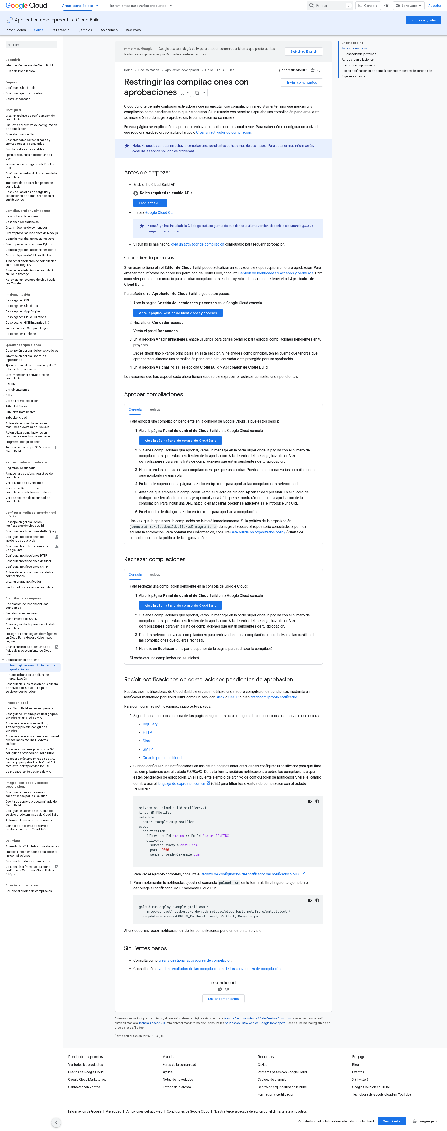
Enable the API (150, 203)
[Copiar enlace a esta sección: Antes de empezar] (175, 173)
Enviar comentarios (301, 82)
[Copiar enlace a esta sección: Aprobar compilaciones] (187, 395)
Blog (355, 1064)
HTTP (147, 732)
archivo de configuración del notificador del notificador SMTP (250, 874)
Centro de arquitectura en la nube (282, 1087)
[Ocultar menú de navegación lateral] (56, 1122)
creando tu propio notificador (274, 697)
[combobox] (330, 5)
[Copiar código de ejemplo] (317, 801)
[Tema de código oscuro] (310, 801)
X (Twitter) (360, 1079)
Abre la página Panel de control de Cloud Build (181, 440)
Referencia (60, 30)
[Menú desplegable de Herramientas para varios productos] (172, 5)
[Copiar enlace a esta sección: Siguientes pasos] (171, 949)
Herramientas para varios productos (137, 5)
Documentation (148, 70)
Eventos (358, 1072)
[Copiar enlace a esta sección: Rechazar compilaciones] (190, 560)
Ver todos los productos (85, 1064)
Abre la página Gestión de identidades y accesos (178, 313)
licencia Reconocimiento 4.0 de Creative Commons (258, 1018)
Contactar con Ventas (84, 1087)
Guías (38, 30)
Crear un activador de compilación (223, 132)
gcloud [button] (155, 409)
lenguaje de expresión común (181, 783)
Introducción (16, 30)
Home (128, 70)
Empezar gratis (424, 20)
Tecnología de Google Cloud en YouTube (381, 1094)
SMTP (233, 697)
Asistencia (109, 30)
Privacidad (113, 1111)
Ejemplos (85, 30)
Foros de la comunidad (179, 1064)
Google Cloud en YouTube (371, 1087)
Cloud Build (88, 20)
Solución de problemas (177, 151)
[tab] (135, 409)
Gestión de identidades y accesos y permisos (275, 273)
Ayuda (168, 1072)
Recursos (133, 30)
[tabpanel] (223, 480)
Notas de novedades (178, 1079)
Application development (41, 20)
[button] (30, 71)
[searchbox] (31, 44)
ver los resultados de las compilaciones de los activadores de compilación (220, 969)
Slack (220, 697)
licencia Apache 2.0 (152, 1023)
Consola (370, 5)
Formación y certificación (276, 1094)
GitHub (263, 1064)
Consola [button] (135, 409)
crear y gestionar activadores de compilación (195, 960)
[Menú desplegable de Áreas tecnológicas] (98, 5)
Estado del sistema (177, 1087)
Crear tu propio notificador (164, 757)
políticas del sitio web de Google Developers (255, 1023)
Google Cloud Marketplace (87, 1079)
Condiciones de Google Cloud (188, 1111)
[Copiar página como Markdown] (197, 93)
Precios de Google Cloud (86, 1072)
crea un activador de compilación (197, 244)
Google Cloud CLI (159, 212)
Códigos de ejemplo (272, 1079)
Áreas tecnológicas (77, 5)
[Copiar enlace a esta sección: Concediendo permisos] (178, 258)
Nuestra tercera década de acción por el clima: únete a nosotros (260, 1111)
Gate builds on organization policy (257, 532)
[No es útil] (319, 70)
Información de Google (85, 1111)
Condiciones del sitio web (144, 1111)
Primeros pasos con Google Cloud (282, 1072)
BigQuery (150, 724)
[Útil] (312, 70)
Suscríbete (391, 1121)
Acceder (434, 5)
